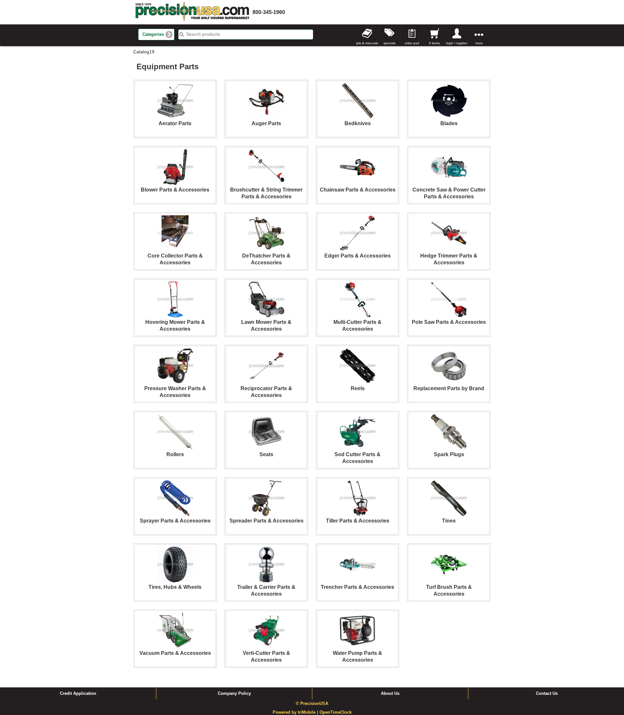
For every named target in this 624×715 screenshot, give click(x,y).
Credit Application (78, 693)
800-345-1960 (269, 12)
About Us (390, 693)
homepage (192, 12)
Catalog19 (143, 51)
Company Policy (234, 693)
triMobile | (308, 712)
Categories (153, 34)
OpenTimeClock (335, 712)
